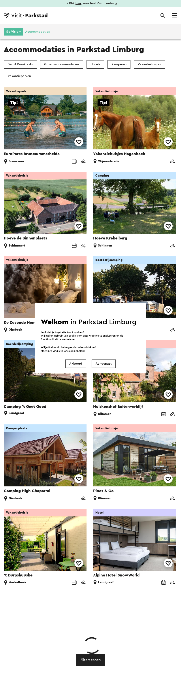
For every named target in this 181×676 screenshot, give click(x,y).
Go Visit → (13, 31)
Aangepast (104, 363)
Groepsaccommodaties (61, 64)
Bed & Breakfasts (20, 64)
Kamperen (118, 64)
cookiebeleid (77, 351)
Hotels (95, 64)
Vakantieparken (19, 76)
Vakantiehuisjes (149, 64)
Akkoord (75, 363)
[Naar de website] (83, 161)
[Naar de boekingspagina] (74, 161)
